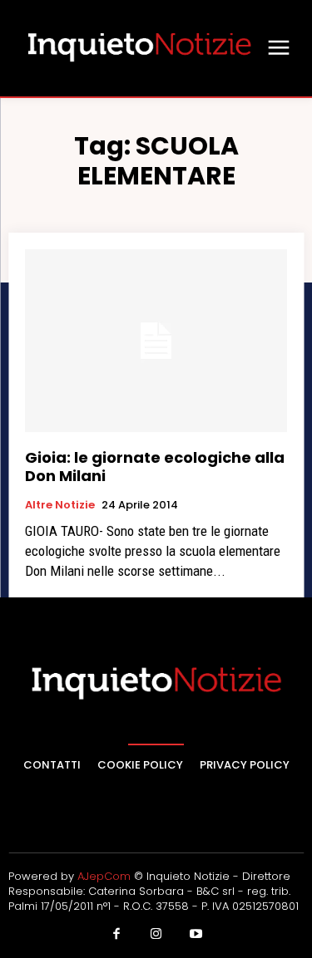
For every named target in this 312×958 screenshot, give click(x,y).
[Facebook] (116, 935)
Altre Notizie (60, 505)
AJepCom (104, 876)
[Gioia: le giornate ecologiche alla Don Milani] (156, 341)
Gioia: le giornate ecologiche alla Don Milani (155, 466)
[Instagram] (156, 935)
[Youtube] (195, 935)
